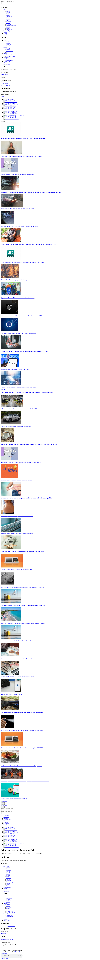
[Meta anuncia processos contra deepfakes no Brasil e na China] (10, 367)
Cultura (8, 19)
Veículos (8, 17)
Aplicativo (6, 818)
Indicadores (9, 29)
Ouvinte (5, 53)
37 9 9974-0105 (4, 958)
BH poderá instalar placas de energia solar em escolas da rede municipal (22, 551)
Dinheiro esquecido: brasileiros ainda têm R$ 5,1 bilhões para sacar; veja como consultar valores (29, 659)
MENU (2, 121)
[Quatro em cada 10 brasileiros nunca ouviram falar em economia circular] (10, 674)
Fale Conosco (7, 64)
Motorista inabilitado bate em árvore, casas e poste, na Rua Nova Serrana (17, 208)
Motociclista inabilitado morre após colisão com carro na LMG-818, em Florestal (19, 226)
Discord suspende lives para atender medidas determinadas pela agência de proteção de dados (22, 262)
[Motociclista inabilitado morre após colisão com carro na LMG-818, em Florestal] (7, 223)
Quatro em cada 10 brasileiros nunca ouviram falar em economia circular (17, 676)
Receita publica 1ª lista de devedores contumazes (12, 694)
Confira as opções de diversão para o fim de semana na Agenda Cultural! (17, 174)
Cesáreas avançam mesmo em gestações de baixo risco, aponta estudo (17, 516)
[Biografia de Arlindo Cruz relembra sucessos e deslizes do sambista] (9, 477)
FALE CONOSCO (5, 85)
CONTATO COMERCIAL (7, 939)
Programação (7, 61)
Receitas (8, 48)
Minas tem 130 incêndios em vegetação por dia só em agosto (15, 280)
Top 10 (8, 45)
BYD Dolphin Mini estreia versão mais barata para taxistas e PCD (16, 426)
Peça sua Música (10, 55)
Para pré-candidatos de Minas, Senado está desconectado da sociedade (22, 712)
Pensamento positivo (11, 25)
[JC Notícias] (4, 97)
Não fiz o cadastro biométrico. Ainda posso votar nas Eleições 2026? (16, 569)
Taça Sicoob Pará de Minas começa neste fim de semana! (17, 298)
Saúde (7, 20)
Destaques (8, 13)
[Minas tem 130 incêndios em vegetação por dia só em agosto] (10, 277)
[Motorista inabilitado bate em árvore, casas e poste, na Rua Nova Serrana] (12, 206)
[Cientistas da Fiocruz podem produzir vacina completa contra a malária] (11, 531)
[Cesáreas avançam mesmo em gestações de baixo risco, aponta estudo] (7, 513)
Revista (8, 49)
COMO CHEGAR (5, 74)
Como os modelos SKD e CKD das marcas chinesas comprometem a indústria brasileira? (27, 392)
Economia (8, 24)
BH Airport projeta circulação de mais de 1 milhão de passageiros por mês (23, 605)
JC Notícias (6, 9)
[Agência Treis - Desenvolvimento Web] (18, 951)
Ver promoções (9, 58)
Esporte (8, 15)
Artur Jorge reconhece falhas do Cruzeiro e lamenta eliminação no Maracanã (18, 333)
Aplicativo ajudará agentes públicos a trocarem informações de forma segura (18, 387)
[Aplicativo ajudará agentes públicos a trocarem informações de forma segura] (11, 384)
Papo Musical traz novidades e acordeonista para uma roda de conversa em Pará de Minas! (21, 156)
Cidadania (8, 21)
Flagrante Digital (7, 30)
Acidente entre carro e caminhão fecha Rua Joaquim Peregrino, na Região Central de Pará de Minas (31, 192)
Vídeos (5, 32)
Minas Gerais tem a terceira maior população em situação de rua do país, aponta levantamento (22, 587)
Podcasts (6, 33)
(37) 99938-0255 (4, 82)
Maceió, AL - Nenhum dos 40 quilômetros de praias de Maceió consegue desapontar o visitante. (23, 623)
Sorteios (8, 28)
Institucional (9, 41)
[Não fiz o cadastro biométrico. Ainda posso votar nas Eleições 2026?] (12, 567)
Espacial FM (6, 817)
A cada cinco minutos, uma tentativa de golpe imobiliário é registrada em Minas (24, 351)
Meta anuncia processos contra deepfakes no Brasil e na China (15, 369)
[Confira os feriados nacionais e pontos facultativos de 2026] (10, 796)
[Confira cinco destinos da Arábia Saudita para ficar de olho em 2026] (11, 638)
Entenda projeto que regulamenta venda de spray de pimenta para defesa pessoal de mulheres (22, 730)
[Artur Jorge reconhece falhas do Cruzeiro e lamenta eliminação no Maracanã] (9, 331)
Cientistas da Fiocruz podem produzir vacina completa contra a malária (17, 533)
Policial (8, 12)
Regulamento (9, 60)
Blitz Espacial (9, 51)
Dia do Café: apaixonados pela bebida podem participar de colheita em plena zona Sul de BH (29, 444)
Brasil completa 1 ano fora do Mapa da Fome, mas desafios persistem (21, 766)
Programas (8, 44)
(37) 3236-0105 (11, 926)
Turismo (8, 23)
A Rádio (5, 40)
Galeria (8, 52)
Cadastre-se (6, 34)
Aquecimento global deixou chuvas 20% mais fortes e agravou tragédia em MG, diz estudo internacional (25, 781)
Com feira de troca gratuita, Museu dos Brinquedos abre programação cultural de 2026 (20, 462)
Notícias (8, 11)
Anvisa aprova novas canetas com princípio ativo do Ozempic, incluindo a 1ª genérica (26, 498)
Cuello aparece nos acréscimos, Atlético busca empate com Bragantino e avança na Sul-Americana (23, 315)
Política (8, 27)
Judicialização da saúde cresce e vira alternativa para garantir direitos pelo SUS (24, 138)
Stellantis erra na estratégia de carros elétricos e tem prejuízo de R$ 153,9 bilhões (19, 408)
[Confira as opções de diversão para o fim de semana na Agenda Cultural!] (9, 171)
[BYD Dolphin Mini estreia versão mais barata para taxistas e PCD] (11, 424)
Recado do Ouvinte (10, 56)
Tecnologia (9, 16)
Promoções (6, 57)
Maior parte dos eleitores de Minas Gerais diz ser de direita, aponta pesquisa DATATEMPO (22, 748)
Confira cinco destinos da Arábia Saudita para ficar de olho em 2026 (16, 640)
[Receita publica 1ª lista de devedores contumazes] (11, 691)
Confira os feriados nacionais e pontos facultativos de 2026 (14, 798)
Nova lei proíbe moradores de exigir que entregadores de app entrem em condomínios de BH (28, 244)
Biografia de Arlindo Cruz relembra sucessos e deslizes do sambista (16, 480)
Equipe (8, 43)
